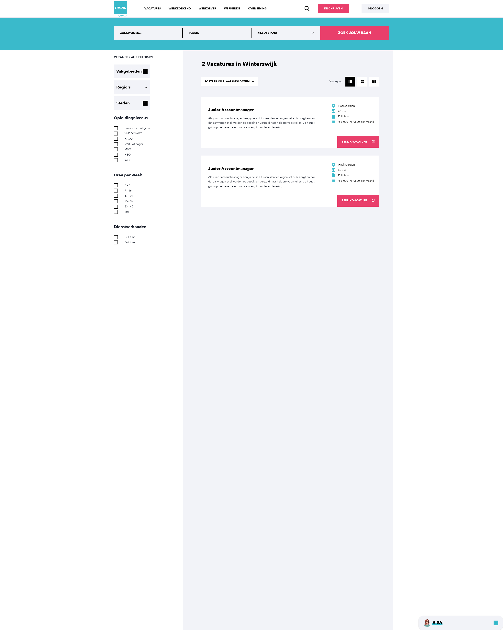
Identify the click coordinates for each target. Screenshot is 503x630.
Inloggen (375, 8)
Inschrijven (333, 8)
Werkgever (207, 8)
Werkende (232, 8)
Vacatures (152, 8)
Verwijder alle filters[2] (133, 57)
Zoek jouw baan (354, 32)
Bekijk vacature (354, 142)
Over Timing (257, 8)
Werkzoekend (180, 8)
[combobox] (217, 33)
